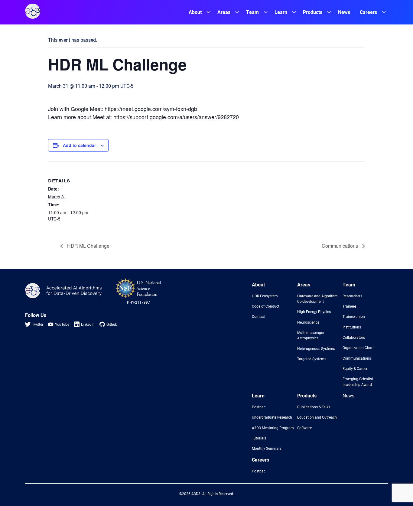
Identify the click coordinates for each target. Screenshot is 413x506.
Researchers (352, 295)
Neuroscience (308, 322)
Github (111, 324)
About (195, 12)
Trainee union (354, 316)
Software (304, 427)
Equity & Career (355, 368)
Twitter (37, 324)
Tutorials (259, 438)
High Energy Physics (314, 311)
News (344, 12)
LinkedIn (88, 324)
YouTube (62, 324)
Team (252, 12)
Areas (223, 12)
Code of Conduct (265, 306)
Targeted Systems (311, 358)
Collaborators (354, 337)
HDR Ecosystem (265, 295)
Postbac (258, 406)
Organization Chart (358, 347)
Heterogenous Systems (316, 348)
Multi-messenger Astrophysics (310, 335)
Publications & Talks (313, 406)
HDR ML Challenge (87, 245)
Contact (258, 316)
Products (312, 12)
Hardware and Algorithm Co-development (317, 298)
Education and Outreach (317, 417)
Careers (368, 12)
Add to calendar (79, 145)
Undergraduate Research (272, 417)
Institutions (352, 327)
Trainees (349, 306)
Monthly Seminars (266, 448)
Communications (340, 245)
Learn (281, 12)
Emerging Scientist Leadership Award (358, 381)
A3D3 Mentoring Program (273, 427)
